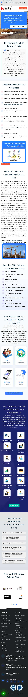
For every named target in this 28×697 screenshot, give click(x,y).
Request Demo (23, 8)
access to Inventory (14, 127)
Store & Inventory (20, 647)
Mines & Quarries (5, 629)
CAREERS (3, 645)
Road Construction (6, 615)
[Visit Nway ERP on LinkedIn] (24, 3)
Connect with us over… (11, 679)
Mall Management (5, 639)
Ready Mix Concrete (6, 623)
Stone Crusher (4, 626)
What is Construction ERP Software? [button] (13, 532)
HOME (3, 642)
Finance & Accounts (20, 615)
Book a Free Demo (5, 163)
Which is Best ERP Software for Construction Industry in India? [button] (12, 538)
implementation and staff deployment (13, 104)
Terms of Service (5, 650)
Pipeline (3, 631)
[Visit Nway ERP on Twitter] (20, 3)
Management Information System (19, 651)
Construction (4, 618)
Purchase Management (21, 620)
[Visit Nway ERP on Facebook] (18, 3)
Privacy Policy (4, 648)
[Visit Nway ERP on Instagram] (22, 3)
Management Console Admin (20, 641)
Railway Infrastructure (6, 634)
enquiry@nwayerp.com (8, 2)
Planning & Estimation (21, 635)
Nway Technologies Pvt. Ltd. (17, 693)
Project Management (20, 637)
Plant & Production (20, 644)
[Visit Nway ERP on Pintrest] (16, 3)
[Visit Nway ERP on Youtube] (2, 5)
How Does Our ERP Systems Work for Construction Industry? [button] (13, 548)
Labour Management (20, 627)
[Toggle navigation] (15, 8)
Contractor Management (18, 631)
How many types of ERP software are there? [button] (15, 543)
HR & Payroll (19, 618)
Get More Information (17, 26)
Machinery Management (18, 624)
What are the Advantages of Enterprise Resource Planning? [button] (14, 561)
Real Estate (4, 637)
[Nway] (6, 8)
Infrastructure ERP (5, 620)
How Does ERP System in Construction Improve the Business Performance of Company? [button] (14, 555)
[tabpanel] (7, 592)
